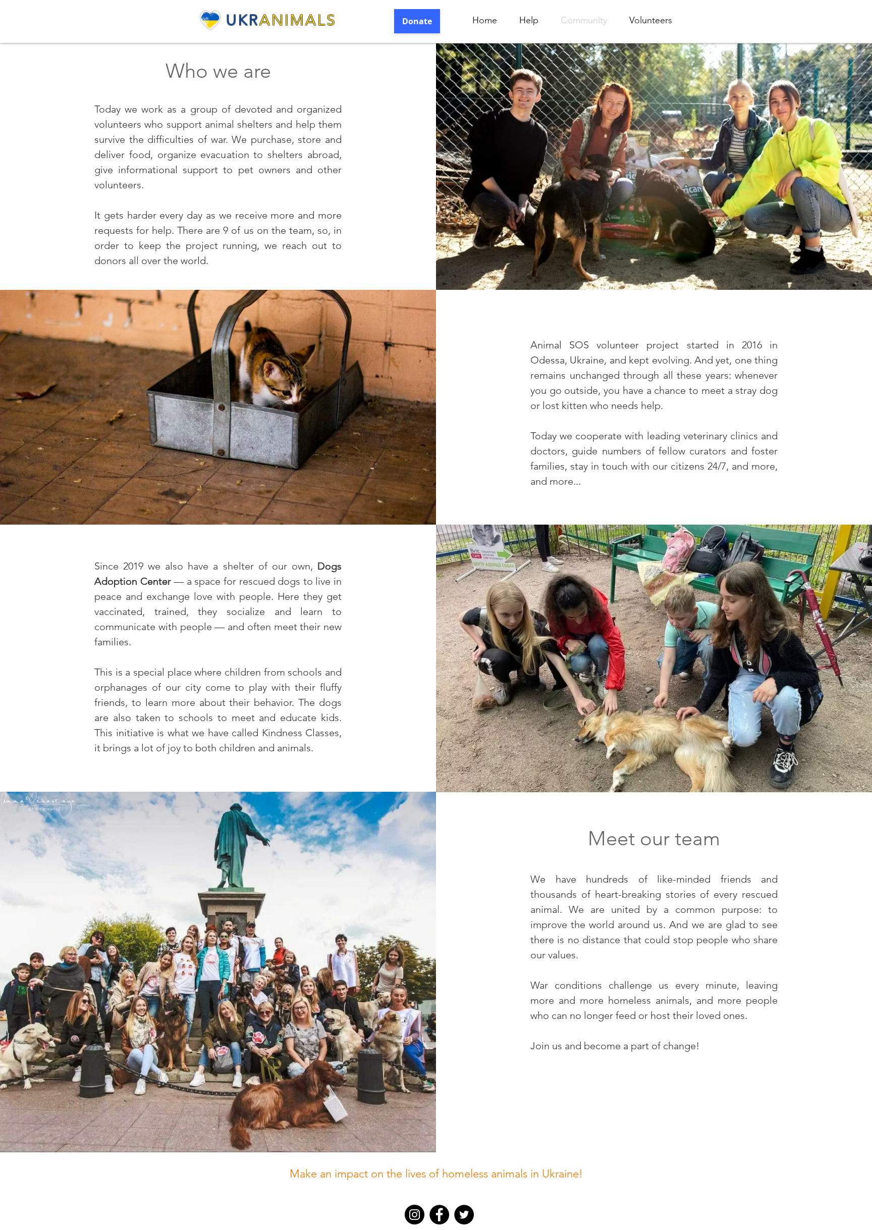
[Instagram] (414, 1214)
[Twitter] (464, 1214)
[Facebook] (439, 1214)
